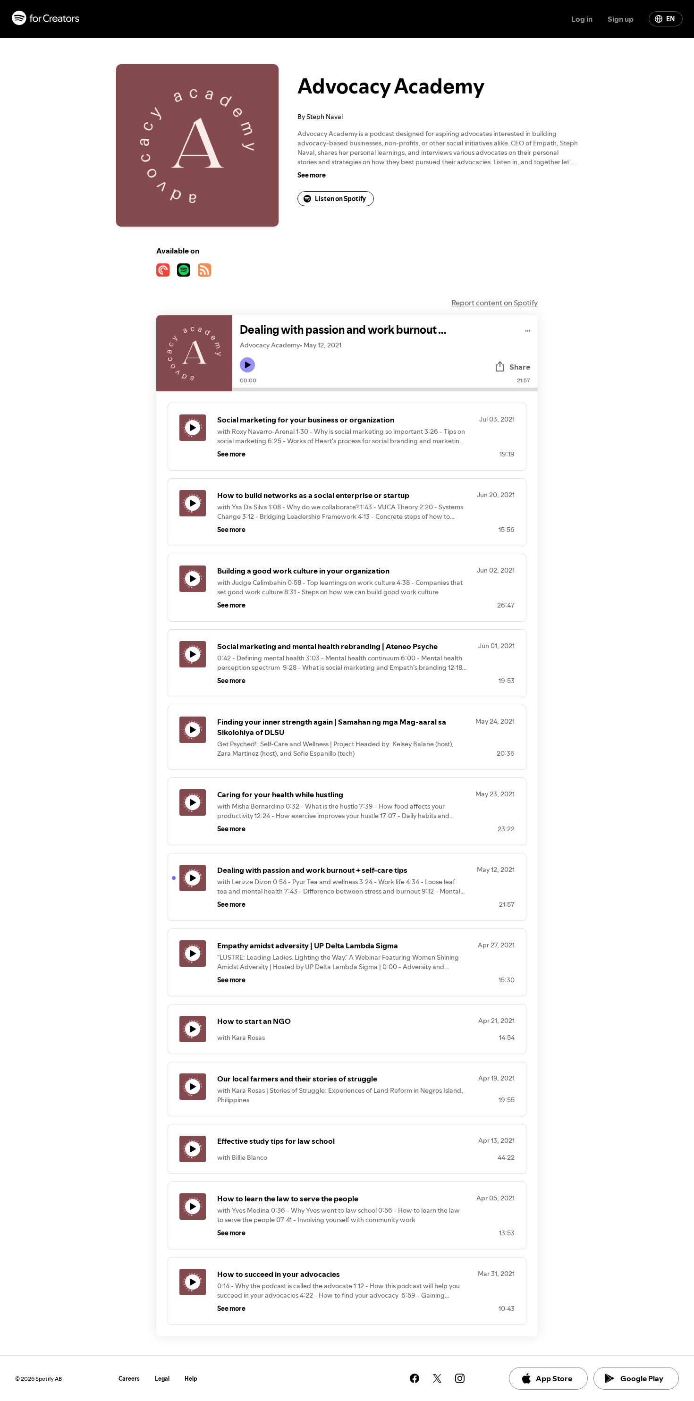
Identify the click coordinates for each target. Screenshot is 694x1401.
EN (670, 19)
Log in (581, 19)
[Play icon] (247, 364)
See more (311, 175)
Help (191, 1379)
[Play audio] (528, 329)
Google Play (641, 1378)
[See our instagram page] (459, 1378)
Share (519, 367)
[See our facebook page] (414, 1378)
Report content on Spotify (494, 302)
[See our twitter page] (437, 1378)
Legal (162, 1379)
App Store (554, 1378)
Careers (129, 1379)
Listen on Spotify (340, 198)
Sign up (621, 19)
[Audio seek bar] (385, 389)
